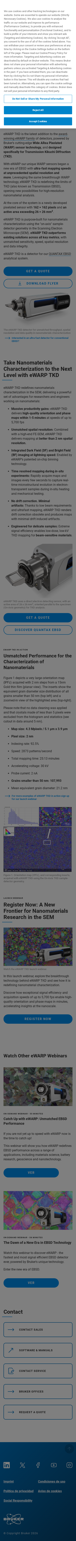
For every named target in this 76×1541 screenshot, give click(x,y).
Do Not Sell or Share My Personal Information (38, 98)
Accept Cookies (38, 121)
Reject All (38, 110)
